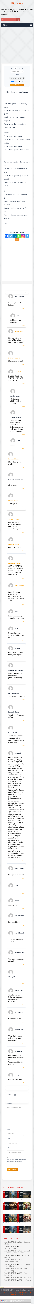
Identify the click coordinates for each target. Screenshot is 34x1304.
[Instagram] (23, 236)
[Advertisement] (17, 45)
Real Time (15, 1303)
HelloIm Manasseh (14, 358)
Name (8, 1129)
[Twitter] (11, 236)
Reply (23, 308)
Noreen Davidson (13, 544)
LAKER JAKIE (10, 1242)
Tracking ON (21, 1303)
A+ (19, 68)
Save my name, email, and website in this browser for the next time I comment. (16, 1162)
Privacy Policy (8, 1292)
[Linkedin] (15, 236)
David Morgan (19, 585)
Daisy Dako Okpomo (14, 563)
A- (11, 68)
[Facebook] (6, 236)
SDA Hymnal (17, 3)
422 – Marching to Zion (13, 1261)
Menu (5, 25)
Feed (21, 1294)
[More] (17, 239)
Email (8, 1138)
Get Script (10, 1303)
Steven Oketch (19, 331)
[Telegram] (27, 236)
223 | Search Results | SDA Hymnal (14, 1301)
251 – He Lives (25, 1277)
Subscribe (14, 1294)
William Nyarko (13, 500)
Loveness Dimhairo (14, 459)
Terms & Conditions (23, 1292)
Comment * (10, 1103)
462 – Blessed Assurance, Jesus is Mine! (17, 1252)
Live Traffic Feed (16, 1297)
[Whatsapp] (19, 236)
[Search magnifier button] (18, 19)
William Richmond (14, 519)
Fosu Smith (18, 371)
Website (9, 1148)
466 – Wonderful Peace (13, 1247)
